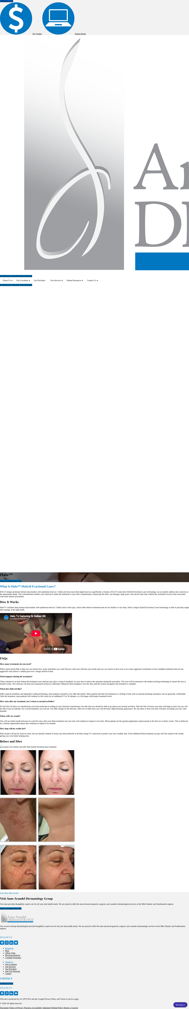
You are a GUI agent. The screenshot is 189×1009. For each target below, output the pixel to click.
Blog (7, 951)
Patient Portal (80, 34)
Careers (8, 974)
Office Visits (10, 953)
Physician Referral (12, 955)
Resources (9, 948)
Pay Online (37, 34)
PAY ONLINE (26, 276)
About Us (9, 962)
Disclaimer (4, 1008)
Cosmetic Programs (13, 958)
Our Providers (11, 969)
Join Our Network (12, 971)
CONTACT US (6, 1)
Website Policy (57, 1008)
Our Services (10, 967)
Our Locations (11, 964)
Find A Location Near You (10, 581)
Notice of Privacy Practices (20, 1008)
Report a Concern (71, 1008)
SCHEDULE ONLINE (10, 276)
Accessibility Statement (41, 1008)
